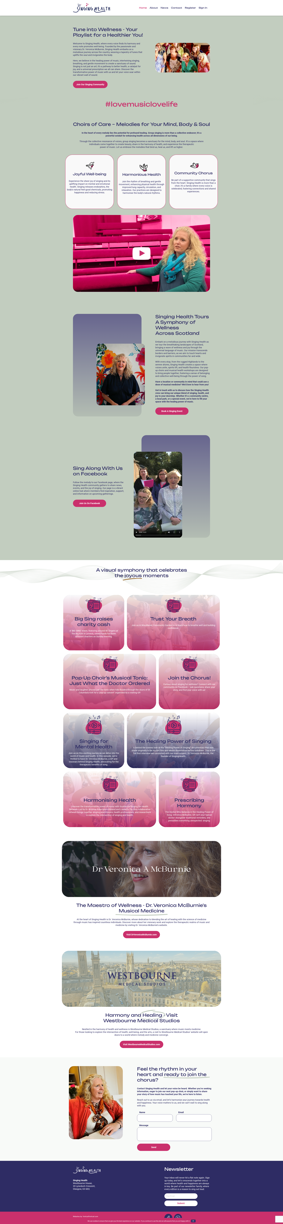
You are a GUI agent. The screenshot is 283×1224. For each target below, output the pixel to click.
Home (143, 7)
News (164, 7)
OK (193, 1221)
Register (190, 7)
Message (143, 1125)
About (154, 7)
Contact (176, 7)
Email (181, 1112)
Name (142, 1112)
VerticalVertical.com (90, 1216)
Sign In (203, 7)
